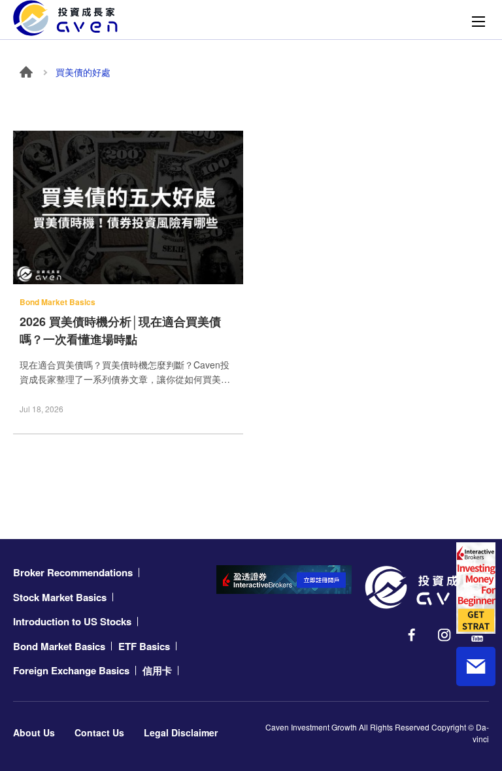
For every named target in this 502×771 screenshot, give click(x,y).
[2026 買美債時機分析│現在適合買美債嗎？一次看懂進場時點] (128, 207)
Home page (26, 72)
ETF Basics (144, 646)
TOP (476, 719)
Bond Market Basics (59, 646)
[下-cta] (284, 579)
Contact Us (99, 732)
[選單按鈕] (478, 21)
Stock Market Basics (60, 597)
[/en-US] (427, 587)
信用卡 (157, 670)
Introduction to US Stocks (72, 621)
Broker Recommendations (73, 572)
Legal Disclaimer (181, 732)
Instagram (444, 635)
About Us (34, 732)
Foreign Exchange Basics (71, 670)
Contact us (475, 666)
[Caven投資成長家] (65, 18)
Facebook (412, 635)
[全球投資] (475, 588)
